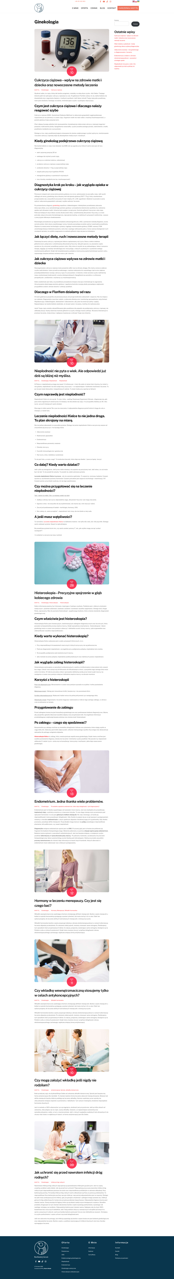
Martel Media (47, 1268)
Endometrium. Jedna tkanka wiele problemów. (68, 801)
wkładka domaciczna (72, 1090)
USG (63, 1254)
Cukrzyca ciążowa (56, 90)
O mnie (75, 8)
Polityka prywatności (121, 1258)
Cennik (94, 8)
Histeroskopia (53, 602)
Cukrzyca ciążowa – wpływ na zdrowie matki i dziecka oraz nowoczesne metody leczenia (126, 38)
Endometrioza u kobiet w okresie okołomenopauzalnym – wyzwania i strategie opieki (125, 58)
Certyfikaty (91, 1254)
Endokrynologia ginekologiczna (71, 1258)
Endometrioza (66, 1265)
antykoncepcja (55, 1090)
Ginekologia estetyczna (69, 1268)
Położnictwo (65, 1251)
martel (37, 90)
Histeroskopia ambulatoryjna (70, 1271)
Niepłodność (53, 380)
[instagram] (110, 1)
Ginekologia (45, 90)
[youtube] (103, 1)
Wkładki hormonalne (71, 910)
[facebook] (100, 1)
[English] (133, 1)
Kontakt (111, 8)
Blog (102, 8)
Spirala (63, 1090)
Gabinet (90, 1251)
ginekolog (56, 205)
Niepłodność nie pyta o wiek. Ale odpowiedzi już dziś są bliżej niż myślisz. (125, 66)
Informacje (91, 1248)
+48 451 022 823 (80, 1)
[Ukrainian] (138, 1)
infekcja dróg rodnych (58, 1182)
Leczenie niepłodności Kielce (53, 522)
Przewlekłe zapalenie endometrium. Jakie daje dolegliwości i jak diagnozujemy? (75, 806)
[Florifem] (39, 11)
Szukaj (116, 20)
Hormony (53, 910)
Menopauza (60, 910)
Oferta (84, 8)
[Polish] (136, 1)
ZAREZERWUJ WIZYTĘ (128, 8)
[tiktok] (107, 1)
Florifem (38, 1266)
